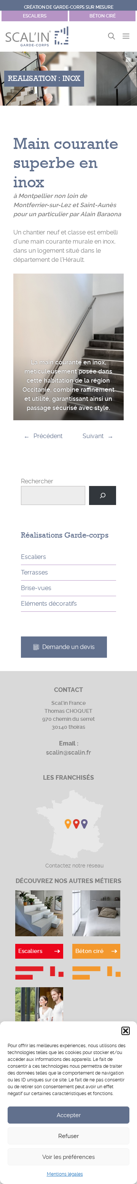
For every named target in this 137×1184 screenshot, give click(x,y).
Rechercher (37, 481)
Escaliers (33, 556)
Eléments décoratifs (49, 603)
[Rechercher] (102, 495)
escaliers (34, 16)
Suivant (93, 436)
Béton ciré (102, 16)
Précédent (47, 436)
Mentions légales (65, 1174)
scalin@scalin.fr (68, 752)
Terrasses (34, 572)
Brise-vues (36, 588)
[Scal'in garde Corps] (37, 36)
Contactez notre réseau (74, 866)
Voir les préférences (68, 1157)
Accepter (69, 1115)
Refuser (68, 1136)
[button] (125, 1031)
